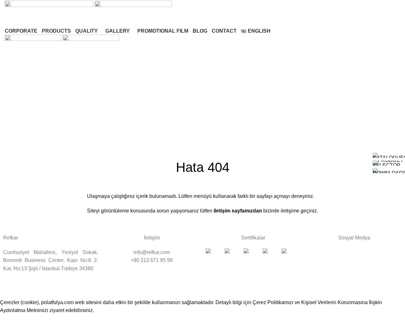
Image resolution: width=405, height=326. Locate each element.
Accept (12, 320)
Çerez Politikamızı (272, 302)
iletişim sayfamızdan (237, 210)
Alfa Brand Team (278, 291)
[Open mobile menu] (202, 66)
